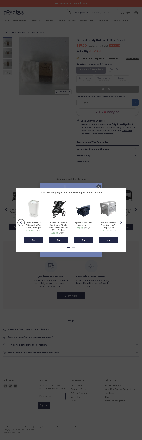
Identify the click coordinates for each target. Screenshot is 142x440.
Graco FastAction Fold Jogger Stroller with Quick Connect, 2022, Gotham (58, 226)
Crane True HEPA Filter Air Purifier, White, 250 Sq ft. (34, 225)
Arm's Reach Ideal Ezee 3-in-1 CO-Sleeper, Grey (108, 225)
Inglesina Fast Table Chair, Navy (83, 223)
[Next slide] (121, 222)
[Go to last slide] (21, 222)
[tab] (68, 247)
